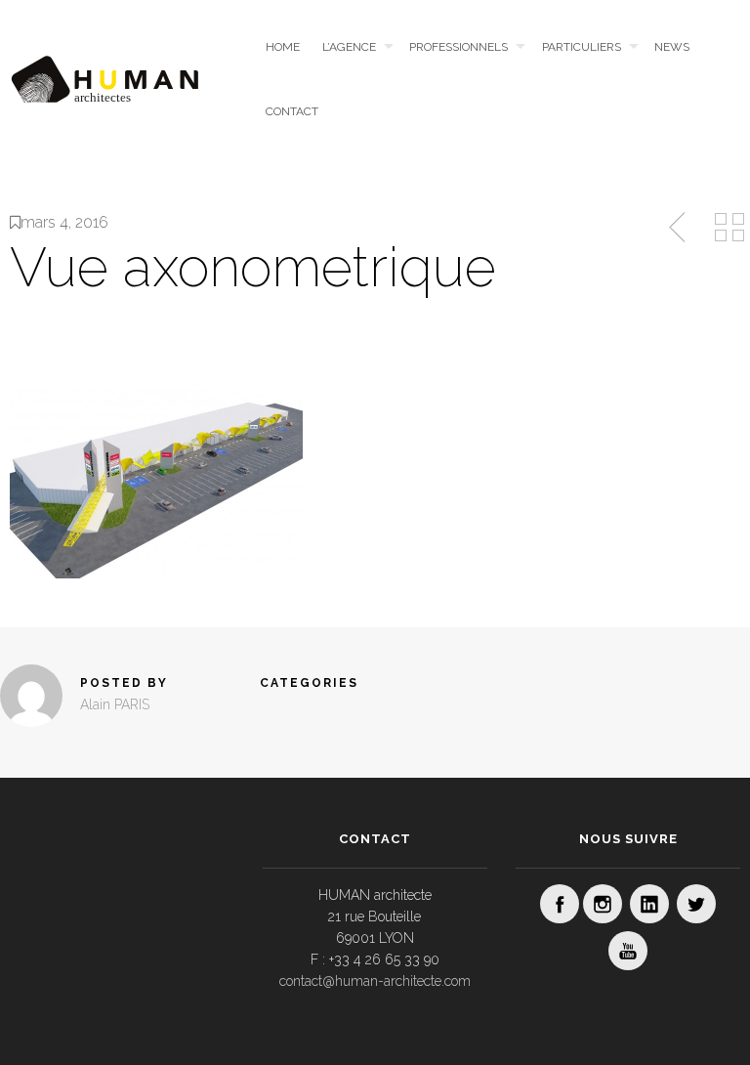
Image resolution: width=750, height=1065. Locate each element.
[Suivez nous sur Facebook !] (559, 903)
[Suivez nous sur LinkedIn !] (649, 903)
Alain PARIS (114, 704)
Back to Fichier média (729, 227)
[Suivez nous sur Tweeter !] (696, 903)
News (671, 47)
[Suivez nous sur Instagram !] (602, 903)
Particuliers (581, 47)
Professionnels (458, 47)
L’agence (349, 47)
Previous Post (678, 227)
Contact (292, 111)
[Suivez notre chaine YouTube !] (627, 950)
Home (283, 47)
